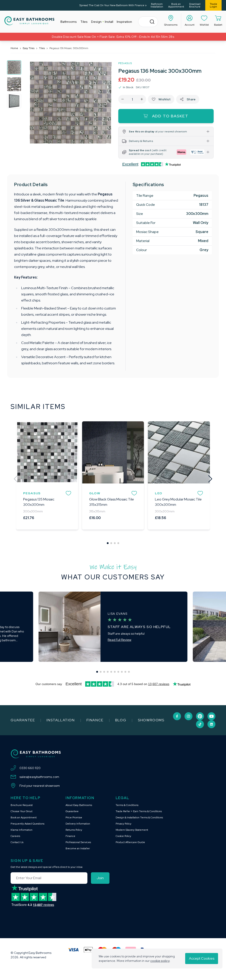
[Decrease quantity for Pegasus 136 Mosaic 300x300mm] (122, 99)
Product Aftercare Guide (130, 842)
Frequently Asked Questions (27, 823)
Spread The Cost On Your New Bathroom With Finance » (113, 5)
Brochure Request (22, 805)
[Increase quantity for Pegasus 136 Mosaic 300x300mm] (141, 99)
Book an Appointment (176, 5)
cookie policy (160, 961)
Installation (61, 720)
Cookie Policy (123, 836)
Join (100, 878)
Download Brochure (194, 5)
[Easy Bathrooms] (29, 20)
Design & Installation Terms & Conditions (139, 817)
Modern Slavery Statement (132, 830)
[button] (35, 103)
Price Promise (74, 817)
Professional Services (78, 842)
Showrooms (151, 720)
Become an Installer (78, 848)
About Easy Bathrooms (79, 805)
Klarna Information (21, 830)
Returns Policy (74, 830)
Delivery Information (78, 823)
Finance (95, 720)
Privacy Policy (123, 823)
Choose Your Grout (21, 811)
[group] (14, 67)
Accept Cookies (201, 958)
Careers (15, 836)
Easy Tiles (28, 48)
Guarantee (23, 720)
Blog (120, 720)
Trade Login (213, 5)
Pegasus (125, 63)
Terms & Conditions (127, 805)
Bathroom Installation (157, 5)
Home (14, 48)
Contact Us (17, 842)
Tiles (42, 48)
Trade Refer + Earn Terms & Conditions (139, 811)
